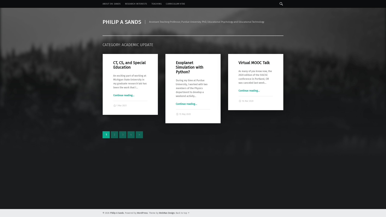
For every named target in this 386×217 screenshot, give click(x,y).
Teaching (156, 4)
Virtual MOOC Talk (254, 62)
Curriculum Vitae (175, 4)
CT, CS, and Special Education (129, 65)
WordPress (142, 213)
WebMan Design (167, 213)
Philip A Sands (117, 213)
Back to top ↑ (183, 213)
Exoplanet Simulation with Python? (189, 67)
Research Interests (136, 4)
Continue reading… (123, 95)
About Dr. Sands (112, 4)
